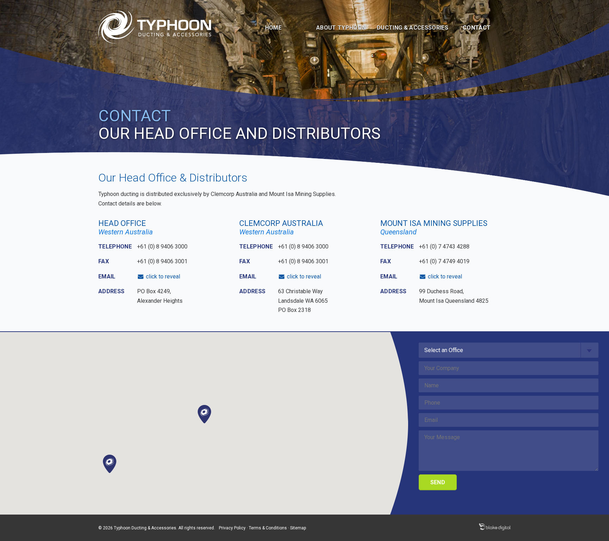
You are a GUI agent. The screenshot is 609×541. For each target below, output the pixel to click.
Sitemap (298, 527)
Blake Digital (495, 526)
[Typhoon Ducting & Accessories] (154, 26)
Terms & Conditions (268, 527)
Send (437, 482)
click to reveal (162, 276)
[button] (109, 464)
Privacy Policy (232, 527)
